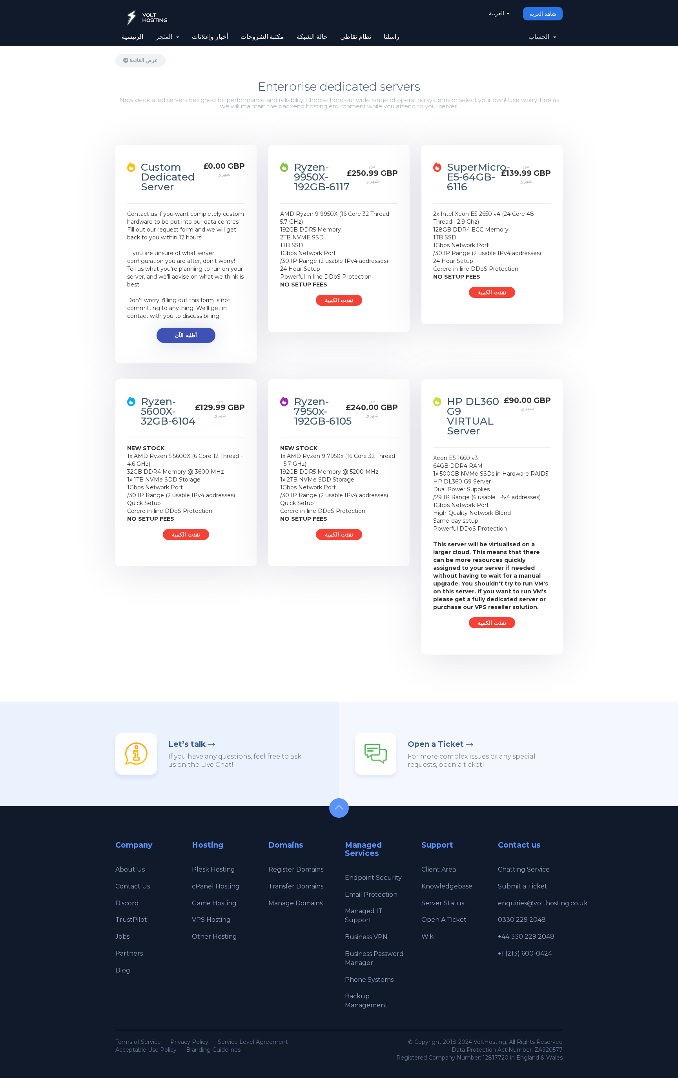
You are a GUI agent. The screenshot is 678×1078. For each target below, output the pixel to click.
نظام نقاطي (355, 36)
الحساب (540, 36)
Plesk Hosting (213, 869)
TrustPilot (131, 919)
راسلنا (391, 36)
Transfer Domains (295, 886)
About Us (130, 869)
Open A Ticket (444, 919)
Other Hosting (214, 936)
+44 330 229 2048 (526, 936)
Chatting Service (524, 869)
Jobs (122, 936)
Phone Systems (369, 979)
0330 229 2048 (522, 919)
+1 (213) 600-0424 (525, 953)
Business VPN (366, 937)
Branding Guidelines (213, 1049)
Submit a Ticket (522, 886)
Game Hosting (214, 903)
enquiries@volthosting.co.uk (543, 903)
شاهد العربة (542, 13)
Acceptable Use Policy (146, 1049)
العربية (497, 13)
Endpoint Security (373, 877)
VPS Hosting (211, 919)
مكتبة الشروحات (262, 36)
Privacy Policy (189, 1041)
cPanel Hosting (216, 886)
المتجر (165, 36)
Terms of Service (138, 1041)
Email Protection (371, 894)
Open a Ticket (436, 744)
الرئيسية (132, 36)
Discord (127, 903)
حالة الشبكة (312, 36)
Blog (122, 970)
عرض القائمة (143, 60)
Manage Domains (295, 903)
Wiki (428, 936)
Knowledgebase (446, 886)
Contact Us (132, 886)
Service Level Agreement (253, 1041)
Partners (129, 953)
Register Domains (295, 869)
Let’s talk (187, 744)
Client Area (438, 869)
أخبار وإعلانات (210, 36)
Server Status (442, 903)
